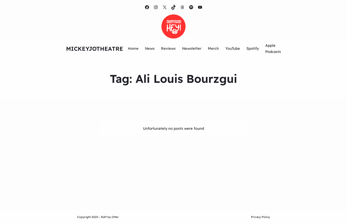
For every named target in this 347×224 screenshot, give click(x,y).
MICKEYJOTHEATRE (94, 48)
